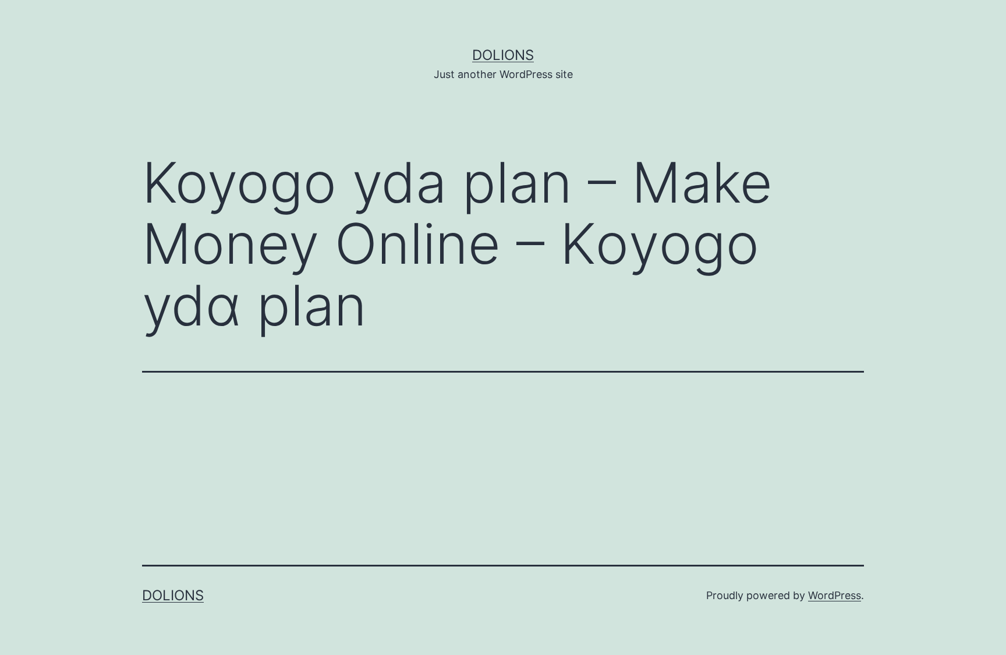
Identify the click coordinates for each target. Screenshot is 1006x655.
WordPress (834, 595)
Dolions (503, 55)
